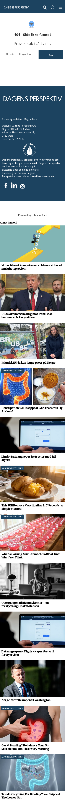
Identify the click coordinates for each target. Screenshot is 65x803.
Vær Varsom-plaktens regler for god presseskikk (31, 161)
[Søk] (45, 7)
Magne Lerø (30, 119)
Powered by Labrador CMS (32, 215)
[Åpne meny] (58, 7)
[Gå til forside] (19, 7)
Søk (51, 55)
